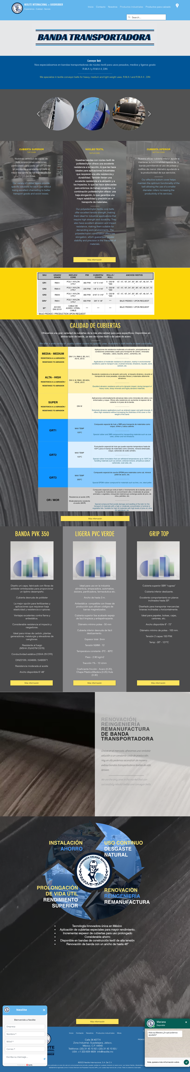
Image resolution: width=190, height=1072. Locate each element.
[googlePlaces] (177, 6)
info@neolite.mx (105, 1051)
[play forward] (149, 114)
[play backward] (38, 114)
